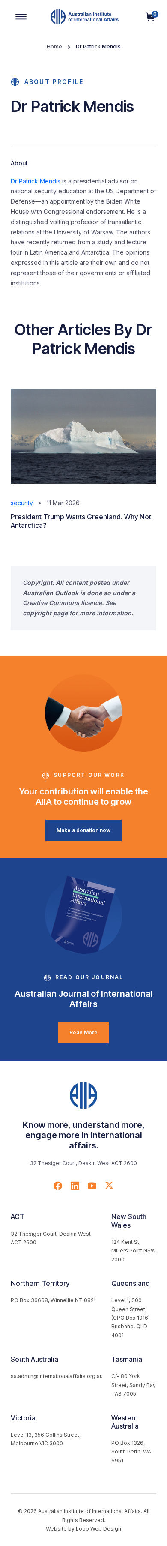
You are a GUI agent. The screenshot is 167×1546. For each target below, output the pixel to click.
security (22, 502)
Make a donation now (83, 830)
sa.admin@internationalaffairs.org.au (57, 1376)
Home (54, 46)
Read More (83, 1032)
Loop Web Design (98, 1528)
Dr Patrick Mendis (35, 181)
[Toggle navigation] (21, 16)
